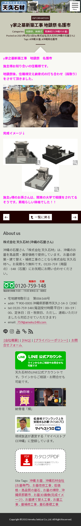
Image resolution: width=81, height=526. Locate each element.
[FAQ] (26, 340)
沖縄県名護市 (50, 39)
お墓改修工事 (41, 485)
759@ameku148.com (31, 322)
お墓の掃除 (51, 490)
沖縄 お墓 (36, 39)
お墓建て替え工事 (37, 499)
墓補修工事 (29, 504)
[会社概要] (11, 340)
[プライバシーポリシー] (51, 340)
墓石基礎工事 (49, 504)
